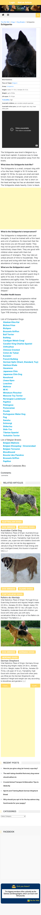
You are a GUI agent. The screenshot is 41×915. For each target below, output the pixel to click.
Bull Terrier (8, 334)
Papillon (7, 402)
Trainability (5, 100)
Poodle (6, 411)
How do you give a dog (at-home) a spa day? (20, 768)
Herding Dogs (27, 527)
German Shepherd (10, 660)
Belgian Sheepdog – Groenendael (19, 446)
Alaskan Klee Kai (11, 322)
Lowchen (7, 383)
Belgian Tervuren (11, 449)
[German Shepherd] (20, 633)
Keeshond (8, 377)
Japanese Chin (10, 371)
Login (12, 2)
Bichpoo (7, 328)
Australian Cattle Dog (11, 530)
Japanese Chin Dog (12, 374)
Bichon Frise (9, 325)
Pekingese (8, 405)
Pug (5, 417)
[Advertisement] (20, 208)
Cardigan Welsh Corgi (13, 340)
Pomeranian (9, 408)
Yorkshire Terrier (11, 435)
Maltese (7, 386)
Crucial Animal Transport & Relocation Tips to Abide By (21, 784)
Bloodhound (9, 452)
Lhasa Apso (8, 380)
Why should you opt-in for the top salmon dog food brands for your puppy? (21, 801)
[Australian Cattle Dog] (20, 501)
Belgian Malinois (11, 443)
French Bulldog (10, 359)
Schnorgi (7, 423)
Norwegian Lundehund (14, 399)
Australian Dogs (12, 522)
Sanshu (6, 420)
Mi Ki (5, 389)
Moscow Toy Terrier (13, 395)
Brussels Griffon (11, 331)
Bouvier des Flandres (13, 455)
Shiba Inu (7, 426)
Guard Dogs (26, 589)
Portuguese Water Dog (14, 414)
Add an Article (25, 2)
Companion (10, 86)
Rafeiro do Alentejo (10, 597)
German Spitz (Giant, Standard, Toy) (20, 362)
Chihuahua (8, 346)
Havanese (8, 368)
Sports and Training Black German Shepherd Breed (20, 792)
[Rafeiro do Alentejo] (20, 568)
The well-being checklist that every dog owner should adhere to (21, 775)
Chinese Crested (11, 350)
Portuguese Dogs (12, 594)
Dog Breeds (8, 527)
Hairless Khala (10, 365)
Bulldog (7, 337)
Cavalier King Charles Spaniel (17, 343)
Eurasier (7, 356)
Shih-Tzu (7, 429)
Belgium (14, 83)
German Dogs (27, 652)
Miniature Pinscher (12, 392)
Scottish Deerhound (36, 686)
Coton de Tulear (11, 353)
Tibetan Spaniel (11, 432)
